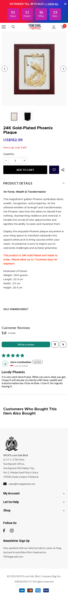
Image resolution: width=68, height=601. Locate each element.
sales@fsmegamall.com (22, 483)
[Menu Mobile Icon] (4, 27)
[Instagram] (12, 531)
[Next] (63, 69)
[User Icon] (54, 27)
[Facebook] (4, 531)
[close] (65, 3)
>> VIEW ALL (51, 3)
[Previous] (5, 69)
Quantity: (8, 153)
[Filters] (54, 344)
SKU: (15, 309)
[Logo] (34, 26)
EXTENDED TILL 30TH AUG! (27, 3)
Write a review (26, 344)
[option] (34, 69)
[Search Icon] (16, 27)
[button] (54, 170)
